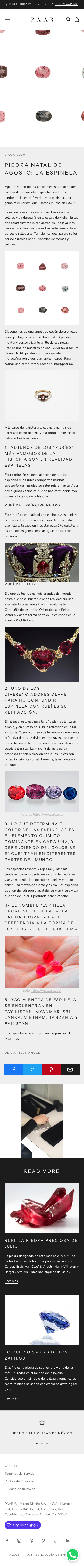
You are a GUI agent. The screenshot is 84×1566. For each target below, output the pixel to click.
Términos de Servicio (20, 1473)
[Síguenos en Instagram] (19, 1541)
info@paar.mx (66, 4)
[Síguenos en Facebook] (7, 1541)
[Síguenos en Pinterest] (43, 1541)
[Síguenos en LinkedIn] (67, 1541)
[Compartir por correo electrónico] (70, 1069)
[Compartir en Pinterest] (51, 1069)
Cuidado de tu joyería (20, 1489)
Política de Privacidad (20, 1481)
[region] (42, 1428)
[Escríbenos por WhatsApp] (72, 1554)
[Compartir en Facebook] (14, 1069)
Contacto (11, 1466)
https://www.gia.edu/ (48, 814)
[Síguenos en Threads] (31, 1541)
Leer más (11, 1281)
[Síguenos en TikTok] (55, 1541)
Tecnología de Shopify (54, 1554)
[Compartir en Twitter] (32, 1069)
